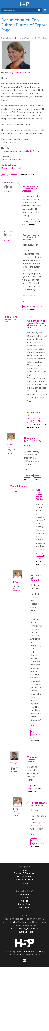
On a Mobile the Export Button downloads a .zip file (36, 324)
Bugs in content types (20, 72)
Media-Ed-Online (18, 485)
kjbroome (9, 231)
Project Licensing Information (25, 928)
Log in (4, 174)
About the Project (24, 931)
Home (24, 870)
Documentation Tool (11, 168)
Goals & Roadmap (24, 879)
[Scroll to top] (24, 962)
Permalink (7, 191)
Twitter (24, 897)
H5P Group (40, 951)
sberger (18, 38)
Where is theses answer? (32, 759)
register (14, 174)
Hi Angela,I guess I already (32, 439)
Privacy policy (15, 954)
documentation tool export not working (31, 188)
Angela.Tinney (11, 316)
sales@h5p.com (37, 822)
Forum (24, 883)
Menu (45, 11)
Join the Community (19, 922)
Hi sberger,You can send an (38, 803)
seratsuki (8, 182)
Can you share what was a (39, 494)
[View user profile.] (16, 68)
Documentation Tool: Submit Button (31, 237)
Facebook (24, 894)
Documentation (24, 876)
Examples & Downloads (24, 873)
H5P (24, 942)
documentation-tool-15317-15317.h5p (21, 151)
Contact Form (24, 904)
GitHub (24, 900)
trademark (27, 951)
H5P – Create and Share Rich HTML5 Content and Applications (24, 4)
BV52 (9, 444)
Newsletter (24, 907)
